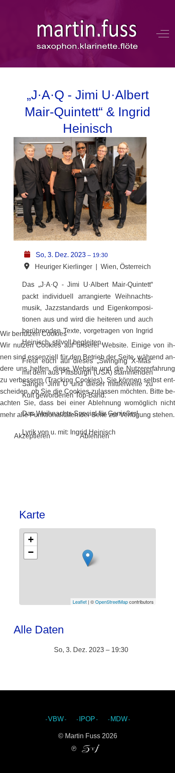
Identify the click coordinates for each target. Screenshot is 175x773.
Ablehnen (94, 436)
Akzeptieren (32, 436)
